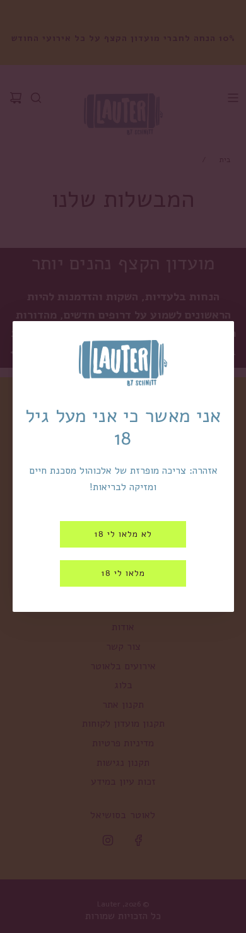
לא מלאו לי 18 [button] (123, 534)
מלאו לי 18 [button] (123, 573)
